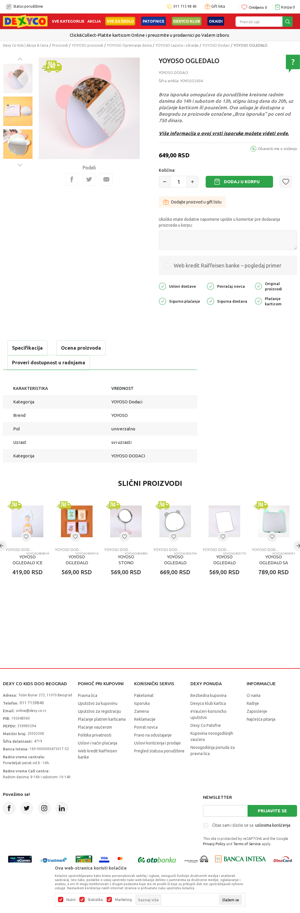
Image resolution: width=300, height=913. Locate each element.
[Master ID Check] (123, 860)
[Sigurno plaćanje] (162, 300)
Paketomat (144, 695)
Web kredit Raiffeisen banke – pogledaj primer (228, 265)
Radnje (253, 703)
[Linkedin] (62, 808)
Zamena (141, 711)
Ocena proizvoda (81, 348)
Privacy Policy (214, 844)
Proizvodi (60, 45)
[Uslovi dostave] (162, 285)
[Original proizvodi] (258, 285)
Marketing (123, 900)
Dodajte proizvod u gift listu (196, 202)
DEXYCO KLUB (186, 21)
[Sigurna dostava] (210, 300)
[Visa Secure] (104, 860)
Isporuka (142, 703)
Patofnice (153, 21)
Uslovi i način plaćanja (97, 743)
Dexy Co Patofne (205, 725)
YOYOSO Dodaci (216, 45)
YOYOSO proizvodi (87, 45)
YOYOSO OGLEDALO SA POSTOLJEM (273, 562)
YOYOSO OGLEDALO (175, 559)
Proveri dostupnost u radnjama (48, 362)
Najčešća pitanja (261, 719)
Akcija (94, 21)
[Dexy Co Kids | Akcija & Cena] (25, 20)
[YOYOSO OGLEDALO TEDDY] (77, 521)
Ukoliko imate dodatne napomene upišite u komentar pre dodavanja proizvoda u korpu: (219, 222)
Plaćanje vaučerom (95, 727)
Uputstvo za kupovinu (97, 703)
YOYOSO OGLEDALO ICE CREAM (27, 562)
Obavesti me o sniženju (277, 148)
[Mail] (106, 179)
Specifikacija (27, 348)
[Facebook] (72, 179)
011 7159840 (32, 702)
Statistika (95, 900)
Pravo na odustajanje (153, 735)
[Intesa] (240, 860)
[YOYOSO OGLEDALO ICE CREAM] (27, 521)
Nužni (71, 900)
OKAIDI (216, 21)
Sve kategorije (68, 21)
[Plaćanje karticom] (258, 300)
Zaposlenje (257, 711)
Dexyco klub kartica (208, 703)
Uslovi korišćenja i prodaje (157, 743)
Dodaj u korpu (242, 181)
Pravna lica (87, 695)
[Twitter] (27, 808)
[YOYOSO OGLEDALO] (175, 521)
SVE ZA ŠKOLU (120, 21)
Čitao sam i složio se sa (251, 825)
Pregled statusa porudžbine (159, 751)
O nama (253, 695)
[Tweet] (89, 179)
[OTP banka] (157, 860)
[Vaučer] (84, 860)
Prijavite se (272, 810)
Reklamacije (145, 719)
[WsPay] (196, 860)
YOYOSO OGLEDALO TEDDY (77, 562)
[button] (286, 182)
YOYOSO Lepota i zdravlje (177, 45)
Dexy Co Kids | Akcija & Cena (25, 45)
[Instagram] (44, 808)
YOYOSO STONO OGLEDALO (126, 562)
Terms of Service (247, 844)
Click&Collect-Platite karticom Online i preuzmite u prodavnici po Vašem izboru (149, 35)
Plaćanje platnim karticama (102, 719)
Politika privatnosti (94, 735)
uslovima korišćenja (272, 825)
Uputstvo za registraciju (99, 711)
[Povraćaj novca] (210, 285)
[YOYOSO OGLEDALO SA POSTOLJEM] (273, 521)
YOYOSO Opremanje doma (129, 45)
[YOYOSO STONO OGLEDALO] (126, 521)
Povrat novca (146, 727)
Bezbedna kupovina (208, 695)
